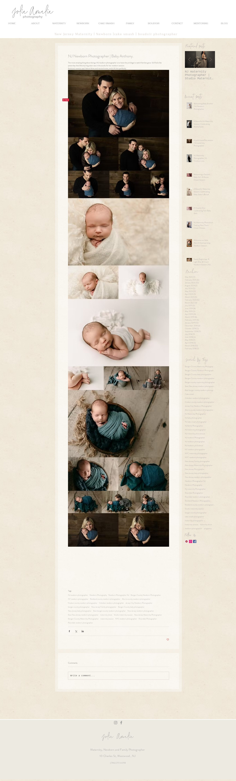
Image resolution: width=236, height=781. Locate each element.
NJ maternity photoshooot (195, 434)
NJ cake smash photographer (196, 422)
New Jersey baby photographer (80, 611)
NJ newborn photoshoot (194, 445)
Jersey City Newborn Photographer (139, 603)
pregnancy (208, 528)
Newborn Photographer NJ (118, 595)
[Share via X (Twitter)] (76, 631)
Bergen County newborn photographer (199, 378)
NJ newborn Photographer (195, 437)
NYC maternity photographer (196, 453)
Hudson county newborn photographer (82, 603)
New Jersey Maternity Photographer (148, 615)
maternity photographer (194, 520)
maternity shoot (106, 615)
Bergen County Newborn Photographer (146, 595)
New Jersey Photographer (195, 469)
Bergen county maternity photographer (200, 382)
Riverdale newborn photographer (80, 623)
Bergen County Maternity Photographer (83, 619)
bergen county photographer (79, 607)
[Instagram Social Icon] (190, 541)
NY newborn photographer (78, 599)
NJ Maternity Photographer (195, 414)
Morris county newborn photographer (136, 599)
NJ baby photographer (193, 418)
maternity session (107, 619)
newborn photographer (193, 528)
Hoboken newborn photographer (111, 603)
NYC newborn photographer (126, 619)
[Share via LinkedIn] (82, 631)
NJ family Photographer (194, 426)
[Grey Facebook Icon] (121, 722)
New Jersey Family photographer (103, 607)
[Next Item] (210, 59)
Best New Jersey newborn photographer (83, 615)
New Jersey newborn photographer (140, 611)
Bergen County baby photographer (131, 607)
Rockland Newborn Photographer (197, 501)
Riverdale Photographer (148, 619)
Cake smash (189, 394)
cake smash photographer (194, 516)
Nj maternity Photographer (195, 489)
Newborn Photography (98, 595)
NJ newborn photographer (78, 595)
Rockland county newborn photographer (105, 599)
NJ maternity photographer (195, 430)
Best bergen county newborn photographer (109, 611)
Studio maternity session (123, 615)
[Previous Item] (189, 59)
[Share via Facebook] (69, 631)
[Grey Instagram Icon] (115, 722)
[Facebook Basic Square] (194, 541)
